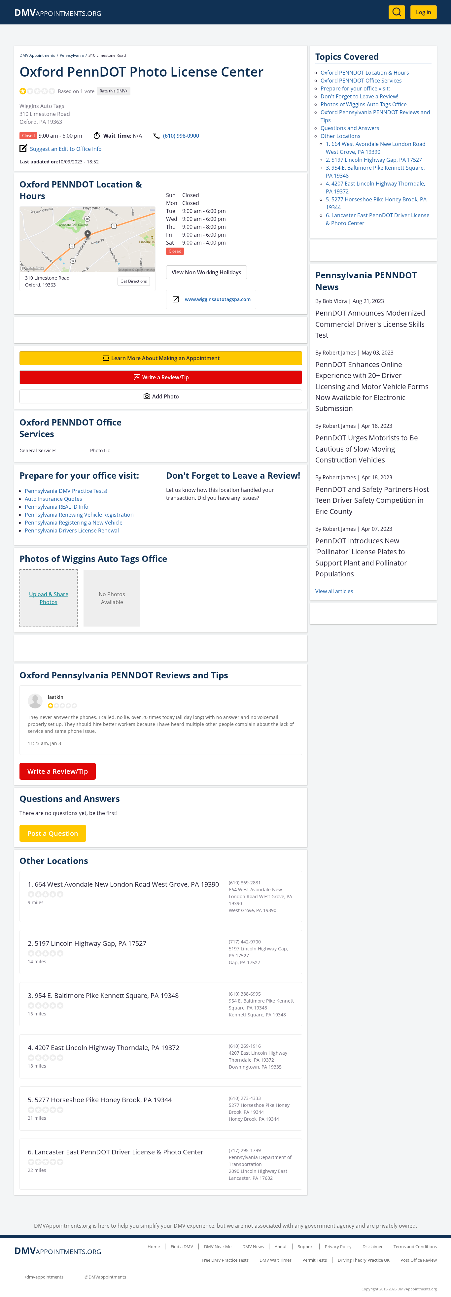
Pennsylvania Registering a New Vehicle (73, 522)
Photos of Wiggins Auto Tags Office (364, 104)
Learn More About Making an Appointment (165, 358)
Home (154, 1246)
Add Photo (165, 396)
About (281, 1246)
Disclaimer (373, 1246)
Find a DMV (182, 1246)
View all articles (334, 591)
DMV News (253, 1246)
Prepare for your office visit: (355, 88)
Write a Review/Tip (165, 377)
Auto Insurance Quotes (53, 498)
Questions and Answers (350, 128)
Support (306, 1246)
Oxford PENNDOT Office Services (361, 80)
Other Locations (341, 136)
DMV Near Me (217, 1246)
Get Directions (134, 281)
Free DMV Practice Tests (225, 1260)
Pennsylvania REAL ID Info (56, 506)
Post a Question (52, 833)
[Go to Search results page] (397, 12)
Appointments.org (57, 13)
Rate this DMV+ (114, 91)
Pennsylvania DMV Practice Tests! (66, 491)
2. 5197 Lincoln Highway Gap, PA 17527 (374, 159)
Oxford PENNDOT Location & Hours (365, 72)
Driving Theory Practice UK (364, 1260)
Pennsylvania (72, 55)
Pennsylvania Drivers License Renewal (72, 530)
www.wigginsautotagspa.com (218, 299)
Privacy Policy (338, 1246)
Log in (423, 12)
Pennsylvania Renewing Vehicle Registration (79, 514)
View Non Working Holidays (206, 272)
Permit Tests (314, 1260)
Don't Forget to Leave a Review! (359, 96)
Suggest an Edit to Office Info (66, 149)
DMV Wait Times (276, 1260)
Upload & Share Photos (48, 598)
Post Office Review (418, 1260)
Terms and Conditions (415, 1246)
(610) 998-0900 (181, 135)
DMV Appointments (37, 55)
